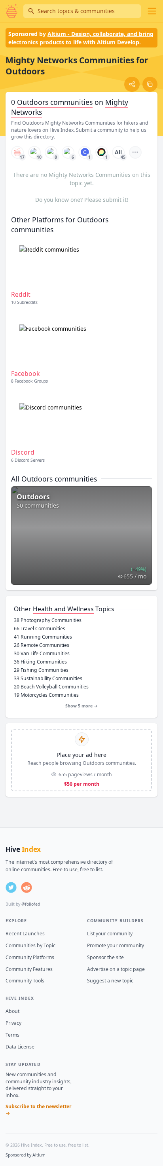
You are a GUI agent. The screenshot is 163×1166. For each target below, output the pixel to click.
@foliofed (30, 904)
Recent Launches (25, 933)
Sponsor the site (105, 957)
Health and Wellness (63, 609)
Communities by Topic (30, 945)
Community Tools (25, 980)
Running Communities (43, 636)
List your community (110, 933)
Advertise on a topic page (116, 969)
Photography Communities (48, 620)
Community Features (29, 969)
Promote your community (115, 945)
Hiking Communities (40, 661)
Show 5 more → (81, 706)
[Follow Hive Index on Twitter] (11, 887)
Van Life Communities (42, 653)
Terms (12, 1034)
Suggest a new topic (110, 980)
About (12, 1011)
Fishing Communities (41, 670)
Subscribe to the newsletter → (39, 1110)
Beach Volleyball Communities (51, 686)
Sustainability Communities (48, 678)
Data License (20, 1046)
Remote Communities (41, 645)
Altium (38, 1155)
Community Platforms (30, 957)
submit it (115, 199)
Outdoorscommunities (55, 102)
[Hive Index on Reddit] (26, 887)
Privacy (13, 1023)
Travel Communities (39, 628)
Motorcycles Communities (46, 695)
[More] (135, 152)
